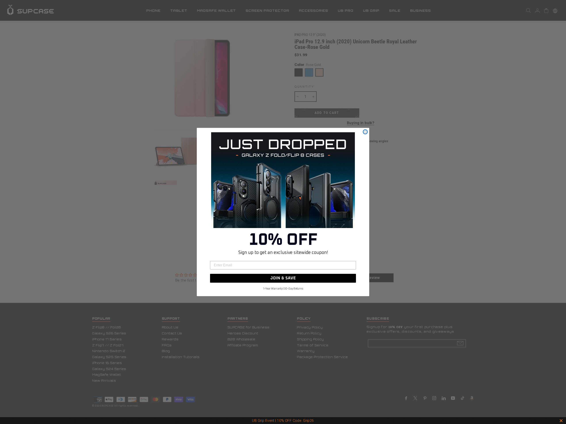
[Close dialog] (365, 132)
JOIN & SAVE (283, 278)
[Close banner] (561, 420)
